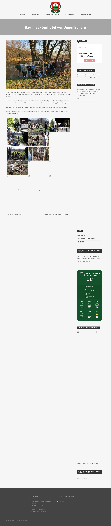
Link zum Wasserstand (83, 261)
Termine (35, 15)
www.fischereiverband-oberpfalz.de (87, 463)
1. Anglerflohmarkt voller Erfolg (56, 215)
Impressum (81, 235)
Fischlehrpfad (52, 15)
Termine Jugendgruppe (91, 77)
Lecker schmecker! (15, 215)
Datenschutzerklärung (86, 239)
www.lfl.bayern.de (82, 479)
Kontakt (80, 242)
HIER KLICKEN (81, 95)
